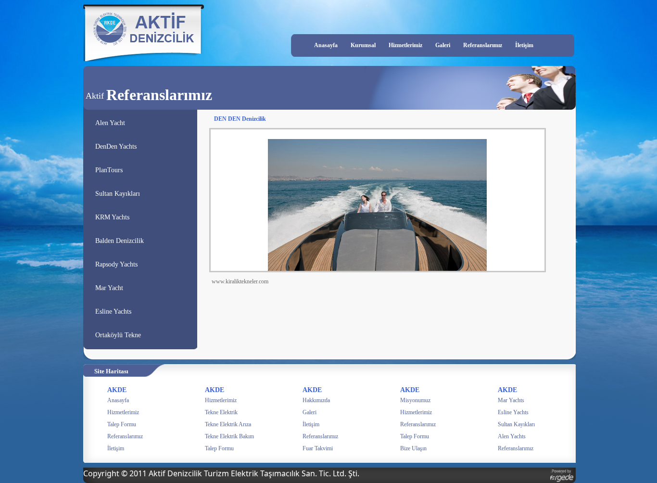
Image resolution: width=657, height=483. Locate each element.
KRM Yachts (112, 217)
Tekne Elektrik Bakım (229, 436)
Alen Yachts (512, 436)
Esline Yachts (113, 311)
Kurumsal (363, 45)
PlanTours (109, 170)
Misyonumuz (415, 400)
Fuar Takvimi (318, 448)
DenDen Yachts (116, 146)
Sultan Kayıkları (117, 193)
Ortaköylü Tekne (118, 335)
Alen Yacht (110, 123)
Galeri (442, 45)
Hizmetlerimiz (405, 45)
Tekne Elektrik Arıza (228, 424)
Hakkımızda (316, 400)
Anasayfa (326, 45)
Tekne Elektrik (221, 412)
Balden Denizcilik (119, 240)
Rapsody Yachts (116, 264)
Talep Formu (121, 424)
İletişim (524, 45)
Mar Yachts (511, 400)
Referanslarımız (482, 45)
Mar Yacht (109, 288)
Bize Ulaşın (413, 448)
